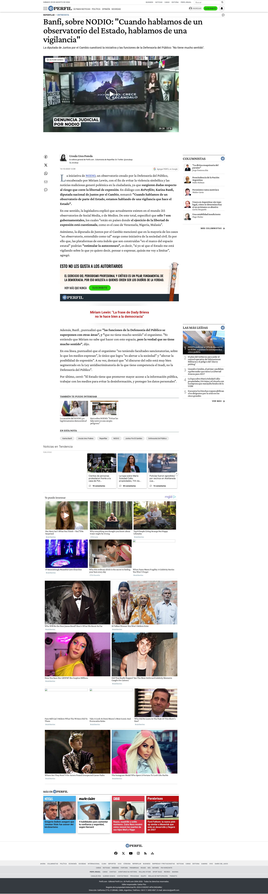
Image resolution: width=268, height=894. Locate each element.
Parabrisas (134, 868)
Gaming (204, 864)
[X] (123, 853)
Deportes (112, 864)
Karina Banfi (67, 438)
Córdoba (127, 864)
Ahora (42, 864)
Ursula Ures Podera (85, 438)
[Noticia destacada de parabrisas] (162, 799)
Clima (104, 864)
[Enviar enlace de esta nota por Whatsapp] (45, 173)
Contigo (112, 872)
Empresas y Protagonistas (163, 864)
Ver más (217, 401)
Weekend (115, 868)
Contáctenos (122, 876)
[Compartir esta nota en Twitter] (45, 165)
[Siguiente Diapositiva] (176, 473)
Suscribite (210, 8)
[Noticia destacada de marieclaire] (94, 799)
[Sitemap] (152, 853)
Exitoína (175, 2)
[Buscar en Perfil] (222, 2)
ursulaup (74, 163)
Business (149, 2)
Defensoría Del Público (157, 438)
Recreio (167, 872)
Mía (149, 868)
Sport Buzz (157, 872)
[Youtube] (130, 853)
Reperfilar (103, 438)
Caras (167, 2)
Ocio (119, 864)
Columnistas (194, 158)
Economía (73, 864)
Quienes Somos (109, 876)
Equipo (143, 876)
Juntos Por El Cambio (133, 438)
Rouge (143, 868)
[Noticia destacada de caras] (128, 799)
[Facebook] (115, 853)
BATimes (155, 868)
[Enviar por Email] (45, 181)
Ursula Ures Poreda (81, 156)
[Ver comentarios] (223, 15)
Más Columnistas (211, 228)
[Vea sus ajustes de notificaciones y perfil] (222, 8)
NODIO (90, 175)
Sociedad (116, 9)
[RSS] (145, 853)
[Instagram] (138, 853)
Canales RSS (96, 876)
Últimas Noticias (81, 9)
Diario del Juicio (221, 864)
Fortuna (124, 868)
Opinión (106, 9)
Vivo (211, 864)
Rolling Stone (145, 872)
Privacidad (134, 876)
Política (96, 9)
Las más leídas (195, 328)
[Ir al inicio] (60, 8)
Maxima (175, 872)
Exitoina (195, 864)
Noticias (158, 2)
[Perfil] (60, 792)
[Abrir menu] (45, 8)
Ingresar (197, 8)
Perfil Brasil (186, 2)
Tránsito (173, 876)
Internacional (94, 864)
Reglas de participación (158, 876)
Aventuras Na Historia (127, 872)
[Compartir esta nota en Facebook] (45, 156)
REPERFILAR (49, 15)
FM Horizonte (166, 868)
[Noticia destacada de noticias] (59, 799)
